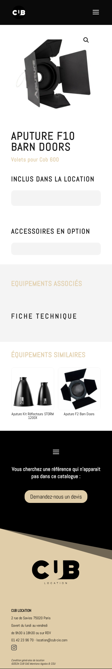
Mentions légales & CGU (42, 664)
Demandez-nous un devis (56, 496)
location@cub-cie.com (52, 640)
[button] (86, 40)
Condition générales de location (27, 660)
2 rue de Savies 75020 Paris (31, 618)
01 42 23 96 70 (22, 640)
